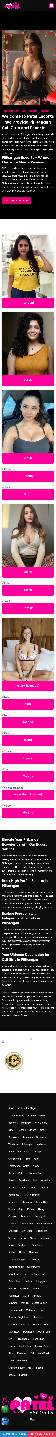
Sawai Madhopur (17, 1259)
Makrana (30, 1310)
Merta (26, 1295)
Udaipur (12, 1238)
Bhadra (12, 1375)
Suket (11, 1108)
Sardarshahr (25, 1346)
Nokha (36, 1166)
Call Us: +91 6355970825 (16, 200)
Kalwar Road (14, 1281)
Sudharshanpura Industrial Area (35, 1223)
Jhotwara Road (35, 1173)
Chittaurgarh (14, 1158)
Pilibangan (27, 1144)
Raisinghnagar (32, 1194)
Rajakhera (24, 1180)
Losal (41, 1310)
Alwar (11, 1245)
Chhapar (12, 1216)
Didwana (12, 1302)
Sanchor (25, 1324)
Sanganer (43, 1187)
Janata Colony (39, 1302)
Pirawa (12, 1346)
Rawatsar (22, 1353)
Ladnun (28, 1281)
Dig (24, 1274)
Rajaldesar (41, 1230)
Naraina (23, 1187)
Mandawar (27, 1202)
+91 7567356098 (43, 1434)
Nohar (22, 1252)
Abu (33, 1187)
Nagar (33, 1238)
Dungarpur (38, 1338)
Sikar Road (14, 1331)
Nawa (42, 1115)
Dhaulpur (38, 1151)
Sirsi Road (37, 1245)
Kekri (11, 1360)
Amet (11, 1151)
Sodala (12, 1252)
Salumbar (34, 1259)
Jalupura (36, 1295)
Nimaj (41, 1209)
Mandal (25, 1302)
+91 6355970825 (15, 1434)
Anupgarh (13, 1202)
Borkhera (13, 1122)
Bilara (36, 1288)
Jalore (32, 1130)
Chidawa (12, 1324)
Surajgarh (41, 1137)
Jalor (36, 1158)
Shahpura (33, 1252)
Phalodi (12, 1288)
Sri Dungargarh (37, 1274)
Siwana (12, 1223)
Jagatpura (27, 1137)
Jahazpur (25, 1216)
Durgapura (41, 1281)
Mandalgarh (39, 1216)
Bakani (11, 1180)
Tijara (27, 1158)
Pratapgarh (14, 1166)
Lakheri (23, 1375)
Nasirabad (45, 1180)
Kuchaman (42, 1144)
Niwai (11, 1338)
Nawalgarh (13, 1274)
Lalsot (23, 1238)
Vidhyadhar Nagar (27, 1108)
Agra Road (43, 1353)
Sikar (11, 1353)
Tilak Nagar (23, 1338)
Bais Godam (23, 1151)
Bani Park (26, 1122)
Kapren (30, 1209)
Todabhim (13, 1144)
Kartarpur (24, 1288)
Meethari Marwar (41, 1324)
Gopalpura (13, 1137)
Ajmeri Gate (42, 1202)
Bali (32, 1353)
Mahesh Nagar (15, 1115)
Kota (42, 1130)
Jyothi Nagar (43, 1331)
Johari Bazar (14, 1194)
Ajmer (11, 1130)
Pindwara (22, 1360)
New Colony (41, 1122)
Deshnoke (28, 1331)
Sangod (22, 1130)
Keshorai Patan (16, 1173)
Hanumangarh (15, 1310)
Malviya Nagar (42, 1346)
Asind (26, 1166)
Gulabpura (23, 1245)
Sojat (21, 1209)
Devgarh (31, 1115)
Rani (34, 1180)
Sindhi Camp (33, 1266)
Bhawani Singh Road (18, 1317)
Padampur (13, 1295)
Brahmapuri (45, 1238)
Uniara (11, 1209)
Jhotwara (38, 1317)
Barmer (12, 1187)
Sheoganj (13, 1230)
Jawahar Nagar (16, 1266)
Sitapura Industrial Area (20, 1367)
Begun (39, 1367)
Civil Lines (27, 1230)
